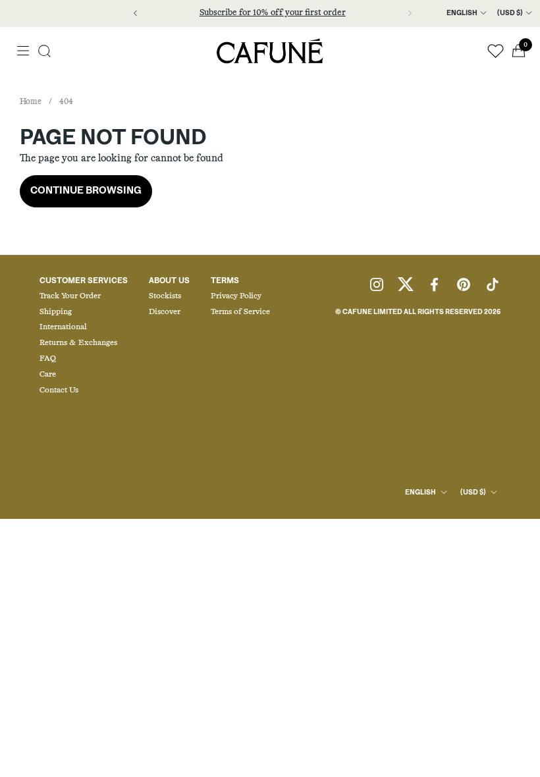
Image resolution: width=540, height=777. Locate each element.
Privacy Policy (236, 296)
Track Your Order (70, 296)
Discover (164, 312)
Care (48, 375)
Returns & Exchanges (78, 343)
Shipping (56, 312)
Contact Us (59, 390)
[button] (44, 51)
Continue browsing (86, 191)
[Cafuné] (270, 51)
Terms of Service (240, 312)
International (63, 327)
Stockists (165, 296)
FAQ (48, 359)
